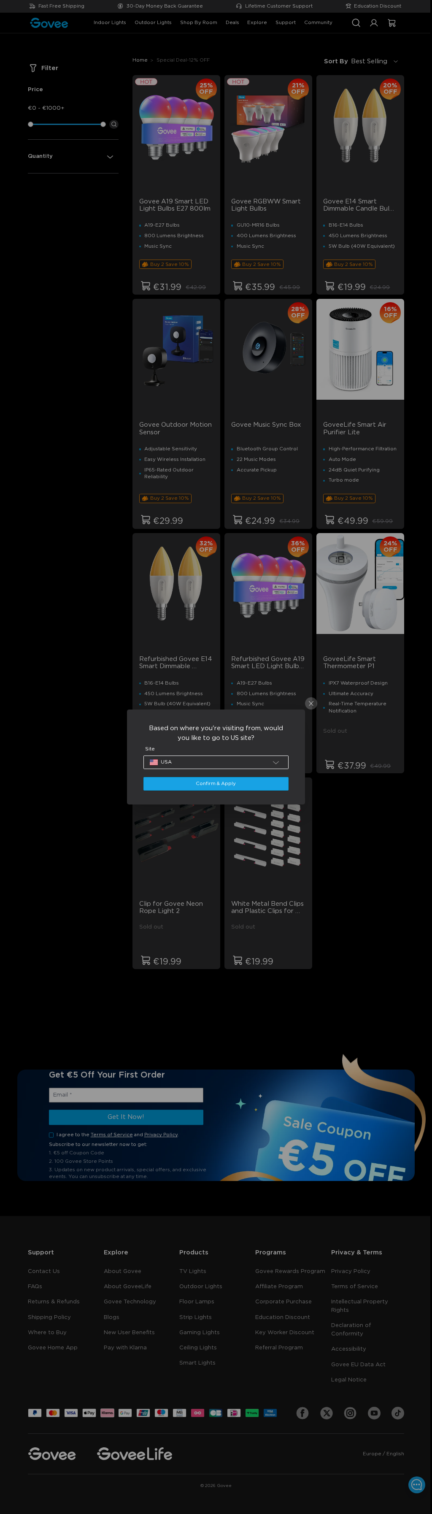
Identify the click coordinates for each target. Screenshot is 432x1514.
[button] (213, 762)
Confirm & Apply (214, 783)
